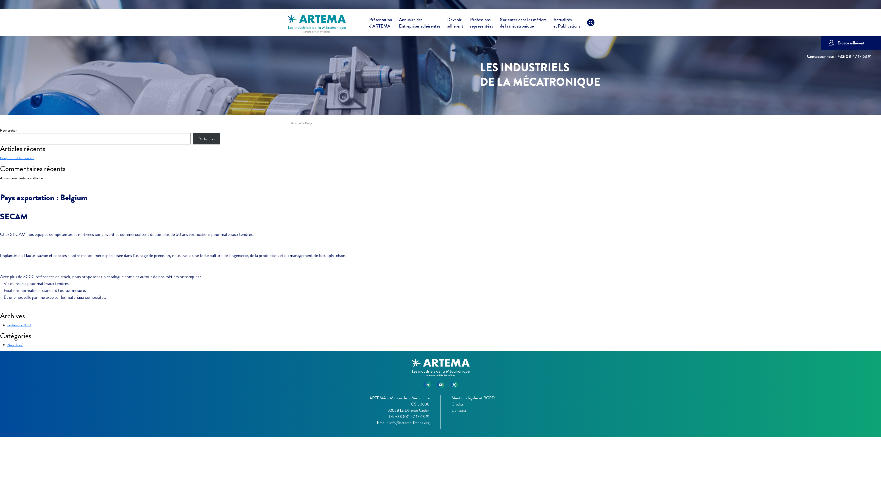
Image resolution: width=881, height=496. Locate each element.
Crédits (457, 404)
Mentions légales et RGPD (473, 398)
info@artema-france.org (409, 423)
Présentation (380, 23)
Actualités (566, 23)
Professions (481, 23)
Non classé (15, 345)
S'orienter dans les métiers (523, 23)
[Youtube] (440, 383)
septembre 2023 (19, 325)
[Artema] (317, 23)
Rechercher (8, 130)
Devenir (455, 23)
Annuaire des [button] (419, 23)
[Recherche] (590, 24)
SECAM (14, 217)
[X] (454, 383)
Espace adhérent (851, 43)
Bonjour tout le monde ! (17, 158)
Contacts (459, 410)
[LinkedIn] (427, 383)
